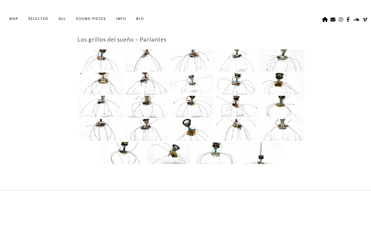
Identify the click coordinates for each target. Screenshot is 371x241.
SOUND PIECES (91, 19)
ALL (62, 19)
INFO (121, 19)
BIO (140, 19)
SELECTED (38, 19)
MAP (13, 19)
